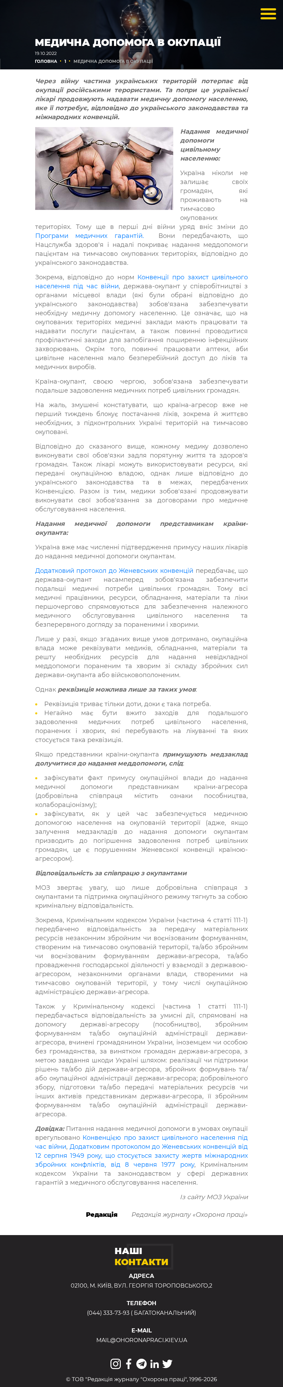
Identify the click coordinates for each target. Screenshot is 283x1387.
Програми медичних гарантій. (89, 236)
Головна (46, 61)
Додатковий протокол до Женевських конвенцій (114, 571)
